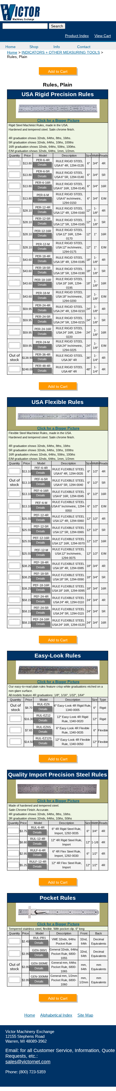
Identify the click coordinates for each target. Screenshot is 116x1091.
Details (42, 164)
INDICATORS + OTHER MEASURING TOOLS (61, 52)
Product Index (77, 36)
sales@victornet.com (27, 1061)
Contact (83, 47)
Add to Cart (57, 71)
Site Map (85, 1015)
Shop (33, 47)
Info (56, 47)
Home (10, 47)
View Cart (102, 36)
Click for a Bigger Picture (58, 120)
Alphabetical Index (56, 1015)
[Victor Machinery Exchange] (20, 12)
